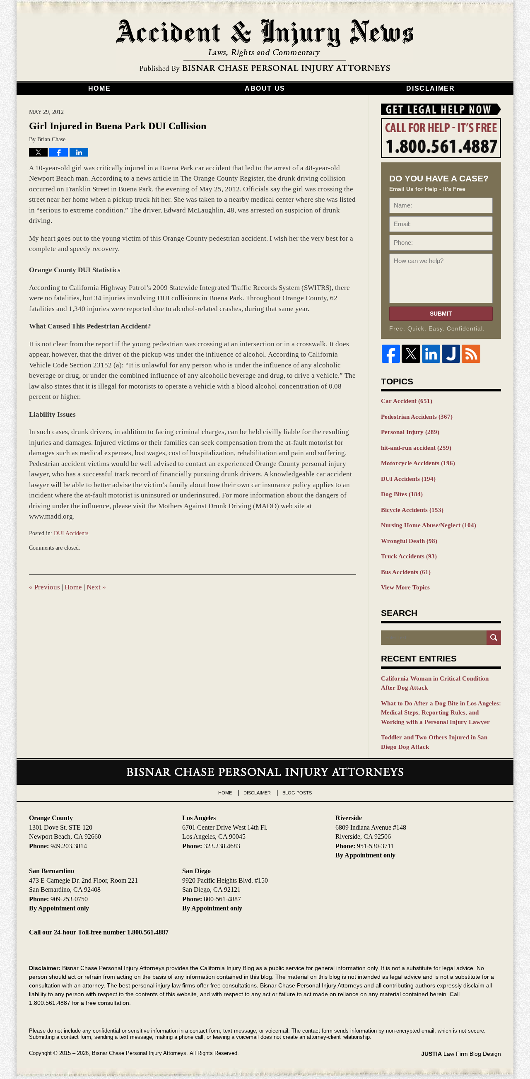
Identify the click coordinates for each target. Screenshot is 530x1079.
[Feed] (471, 354)
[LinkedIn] (431, 354)
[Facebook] (391, 354)
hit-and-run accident (416, 447)
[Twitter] (411, 354)
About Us (265, 88)
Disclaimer (430, 88)
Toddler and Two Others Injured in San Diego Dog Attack (434, 742)
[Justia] (451, 354)
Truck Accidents (409, 556)
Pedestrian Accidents (417, 416)
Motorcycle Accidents (418, 463)
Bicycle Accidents (412, 510)
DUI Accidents (71, 533)
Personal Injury (410, 432)
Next (96, 587)
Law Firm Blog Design (461, 1053)
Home (99, 88)
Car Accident (406, 401)
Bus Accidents (406, 572)
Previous (44, 587)
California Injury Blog (265, 46)
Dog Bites (402, 494)
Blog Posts (297, 792)
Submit (441, 313)
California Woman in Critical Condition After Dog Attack (435, 683)
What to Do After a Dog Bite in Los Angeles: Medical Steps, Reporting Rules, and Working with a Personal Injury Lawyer (441, 712)
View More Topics (405, 587)
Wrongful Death (409, 541)
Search (494, 637)
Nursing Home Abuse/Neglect (428, 525)
